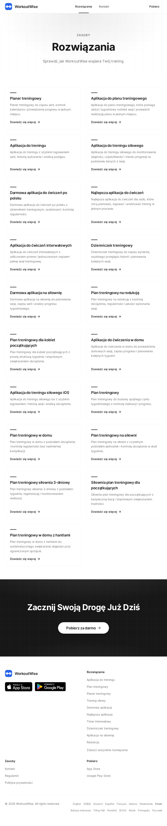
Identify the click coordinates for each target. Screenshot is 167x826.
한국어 (122, 810)
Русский (157, 810)
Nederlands (146, 803)
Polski (158, 803)
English (77, 803)
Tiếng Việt (99, 810)
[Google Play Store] (50, 686)
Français (121, 803)
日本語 (87, 803)
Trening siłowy (96, 700)
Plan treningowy (97, 686)
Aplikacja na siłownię (100, 735)
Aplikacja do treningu (101, 679)
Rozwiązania (83, 6)
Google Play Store (99, 775)
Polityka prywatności (19, 782)
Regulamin (12, 775)
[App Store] (18, 686)
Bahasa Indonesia (81, 810)
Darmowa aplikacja (99, 707)
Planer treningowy (99, 693)
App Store (93, 768)
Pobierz (154, 6)
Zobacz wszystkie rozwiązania (107, 750)
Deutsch (98, 803)
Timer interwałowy (99, 721)
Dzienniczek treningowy (103, 728)
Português (144, 810)
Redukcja (93, 742)
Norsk (132, 810)
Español (109, 803)
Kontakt (104, 6)
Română (112, 810)
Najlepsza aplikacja (100, 714)
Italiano (133, 803)
